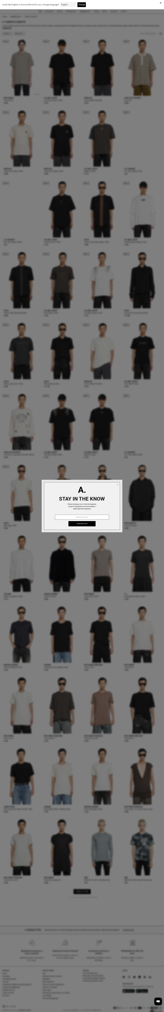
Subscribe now (82, 523)
